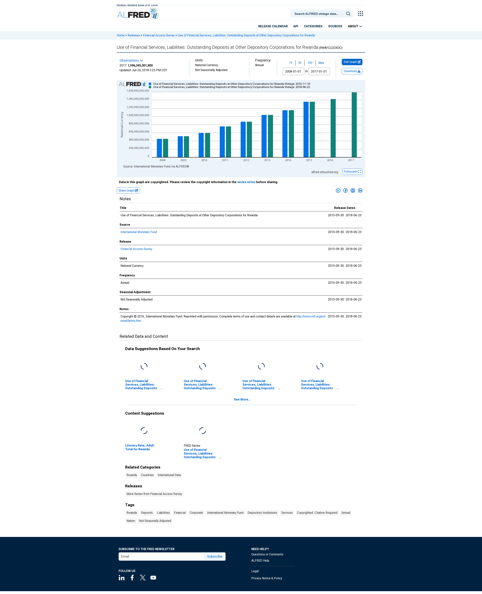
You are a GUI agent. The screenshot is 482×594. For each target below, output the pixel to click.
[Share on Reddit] (353, 190)
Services (287, 512)
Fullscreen (351, 171)
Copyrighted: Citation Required (317, 512)
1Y (290, 63)
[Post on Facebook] (345, 190)
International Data (169, 475)
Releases (134, 35)
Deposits (147, 512)
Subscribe (214, 556)
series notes (246, 182)
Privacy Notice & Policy (266, 578)
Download (351, 71)
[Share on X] (338, 190)
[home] (138, 13)
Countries (147, 475)
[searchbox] (322, 13)
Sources (335, 26)
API (295, 26)
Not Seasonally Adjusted (155, 521)
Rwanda (132, 475)
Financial (180, 512)
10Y (310, 63)
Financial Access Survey (159, 35)
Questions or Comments (267, 554)
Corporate (196, 512)
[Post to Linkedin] (360, 190)
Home (121, 35)
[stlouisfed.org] (137, 5)
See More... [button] (242, 399)
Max (321, 63)
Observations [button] (130, 60)
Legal (255, 571)
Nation (131, 521)
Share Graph (126, 190)
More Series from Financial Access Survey (154, 494)
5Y (300, 63)
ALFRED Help (260, 560)
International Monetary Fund (138, 232)
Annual (346, 512)
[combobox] (322, 13)
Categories (313, 26)
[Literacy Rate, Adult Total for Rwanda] (144, 431)
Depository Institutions (262, 512)
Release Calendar (273, 26)
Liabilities (163, 512)
